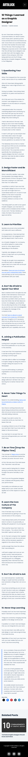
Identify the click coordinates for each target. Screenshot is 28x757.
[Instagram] (19, 754)
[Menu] (24, 4)
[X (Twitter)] (14, 754)
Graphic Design (13, 26)
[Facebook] (9, 754)
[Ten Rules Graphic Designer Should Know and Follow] (14, 725)
